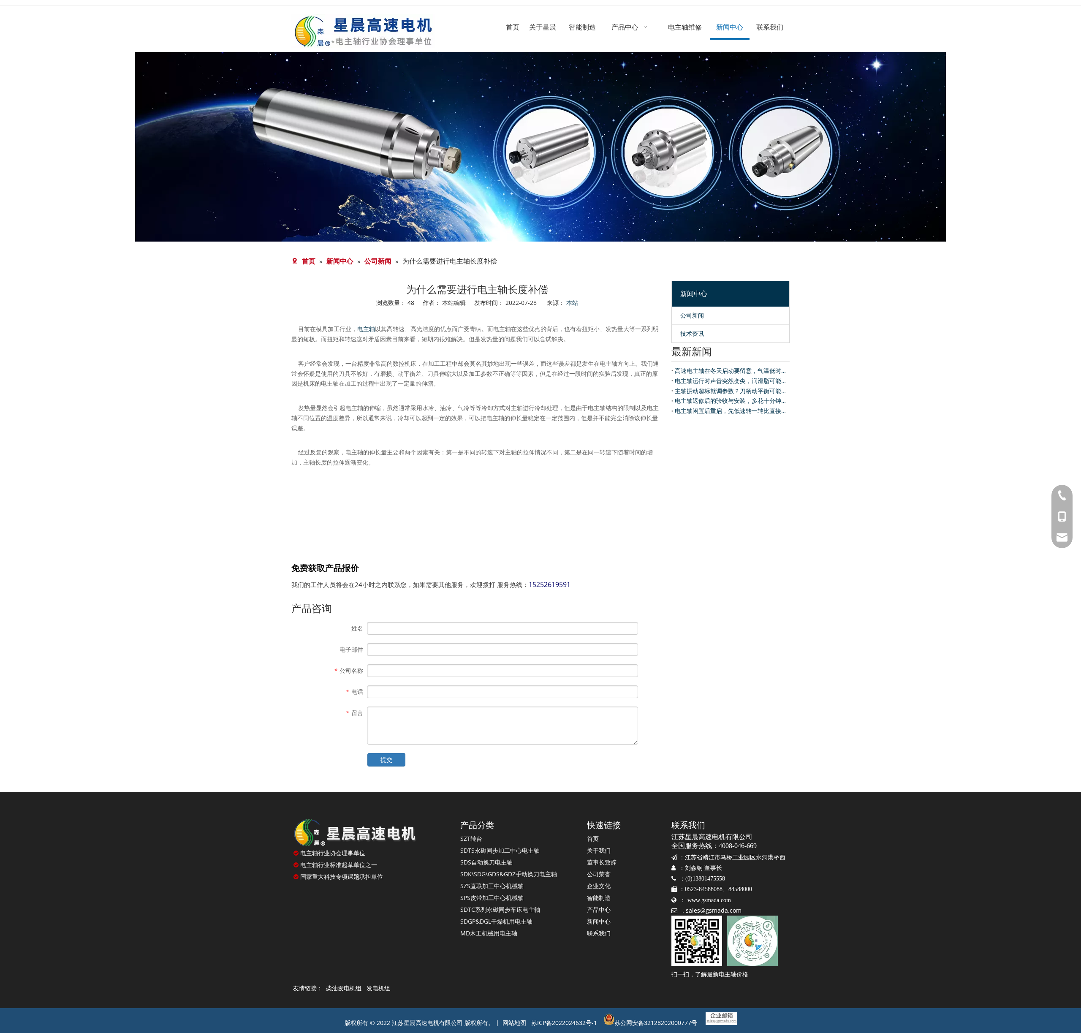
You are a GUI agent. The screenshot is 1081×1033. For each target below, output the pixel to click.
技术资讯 (692, 333)
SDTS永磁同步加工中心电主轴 (500, 850)
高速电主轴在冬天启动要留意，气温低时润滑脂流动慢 (730, 371)
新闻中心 (599, 921)
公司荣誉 (599, 874)
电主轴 (366, 329)
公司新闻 (692, 315)
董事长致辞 (602, 862)
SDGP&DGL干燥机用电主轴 (496, 921)
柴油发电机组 (343, 988)
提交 (386, 760)
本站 (572, 303)
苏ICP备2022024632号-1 (564, 1023)
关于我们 (599, 850)
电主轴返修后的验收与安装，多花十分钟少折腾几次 (730, 401)
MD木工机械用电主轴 (488, 933)
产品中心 (599, 909)
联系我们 (599, 933)
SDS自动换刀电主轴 (486, 862)
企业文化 (599, 886)
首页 (593, 839)
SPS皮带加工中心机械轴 (492, 898)
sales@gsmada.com (713, 910)
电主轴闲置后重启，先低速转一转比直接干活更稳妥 (730, 411)
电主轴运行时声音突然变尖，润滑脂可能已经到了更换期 (730, 381)
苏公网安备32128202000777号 (655, 1023)
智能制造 (599, 898)
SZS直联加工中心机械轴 (492, 886)
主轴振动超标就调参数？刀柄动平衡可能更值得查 (730, 391)
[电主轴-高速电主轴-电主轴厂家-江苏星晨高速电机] (354, 832)
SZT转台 (471, 839)
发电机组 (378, 988)
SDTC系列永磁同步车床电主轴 (500, 909)
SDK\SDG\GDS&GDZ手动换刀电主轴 (508, 874)
